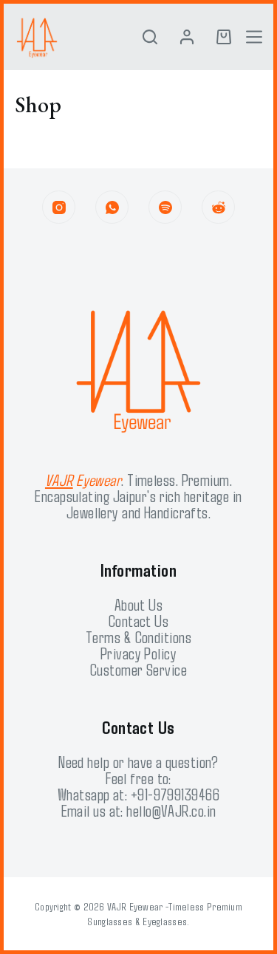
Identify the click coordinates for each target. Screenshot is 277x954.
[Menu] (254, 37)
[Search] (150, 37)
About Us (138, 604)
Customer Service (138, 669)
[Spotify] (165, 207)
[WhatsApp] (112, 207)
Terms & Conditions (138, 636)
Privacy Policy (138, 652)
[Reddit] (218, 207)
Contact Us (138, 620)
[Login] (186, 37)
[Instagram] (58, 207)
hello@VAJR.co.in (171, 810)
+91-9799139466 (175, 793)
